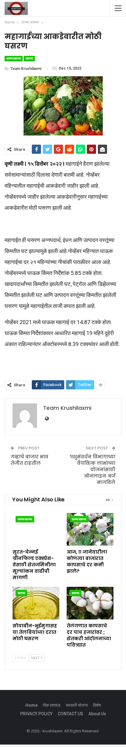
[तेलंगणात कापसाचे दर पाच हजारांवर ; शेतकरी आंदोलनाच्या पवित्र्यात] (90, 603)
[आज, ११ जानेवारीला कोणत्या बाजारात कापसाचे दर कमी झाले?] (90, 529)
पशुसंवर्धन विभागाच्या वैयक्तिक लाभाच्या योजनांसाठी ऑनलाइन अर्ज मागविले (92, 469)
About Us (97, 713)
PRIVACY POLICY (36, 713)
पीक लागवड (52, 705)
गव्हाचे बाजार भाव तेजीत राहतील (29, 459)
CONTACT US (70, 713)
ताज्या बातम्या (13, 58)
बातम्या (29, 58)
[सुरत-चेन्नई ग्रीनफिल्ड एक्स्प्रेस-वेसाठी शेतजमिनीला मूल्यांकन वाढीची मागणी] (36, 529)
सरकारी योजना (77, 705)
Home (31, 705)
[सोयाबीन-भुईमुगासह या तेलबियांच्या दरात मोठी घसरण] (36, 603)
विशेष (97, 705)
